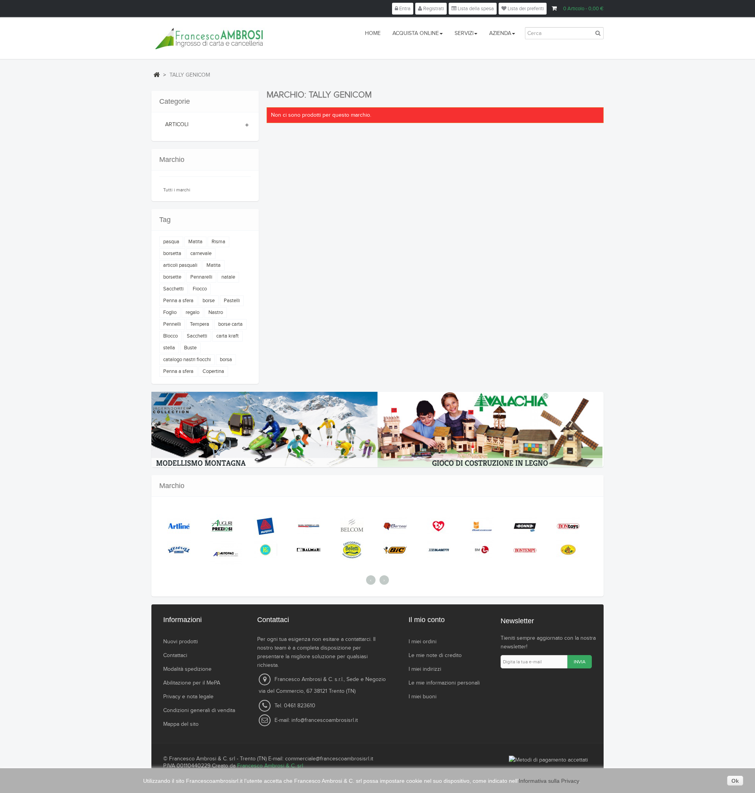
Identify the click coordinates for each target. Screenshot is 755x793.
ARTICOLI (176, 124)
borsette (172, 277)
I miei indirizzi (425, 669)
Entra (404, 9)
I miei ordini (422, 642)
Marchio (171, 159)
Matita (195, 242)
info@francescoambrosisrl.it (324, 720)
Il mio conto (427, 620)
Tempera (199, 324)
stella (169, 348)
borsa (226, 359)
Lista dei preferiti (525, 9)
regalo (192, 312)
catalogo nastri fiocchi (187, 359)
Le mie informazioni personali (444, 683)
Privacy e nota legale (188, 697)
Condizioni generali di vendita (199, 710)
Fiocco (200, 289)
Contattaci (175, 655)
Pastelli (232, 300)
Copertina (213, 371)
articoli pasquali (180, 265)
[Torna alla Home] (156, 75)
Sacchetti (173, 289)
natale (228, 277)
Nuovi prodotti (180, 642)
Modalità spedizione (187, 669)
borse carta (230, 324)
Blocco (170, 336)
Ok (735, 781)
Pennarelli (201, 277)
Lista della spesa (475, 9)
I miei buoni (422, 697)
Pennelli (172, 324)
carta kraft (227, 336)
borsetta (172, 253)
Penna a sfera (178, 300)
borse (209, 300)
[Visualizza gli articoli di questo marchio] (180, 526)
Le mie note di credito (435, 655)
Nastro (215, 312)
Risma (218, 242)
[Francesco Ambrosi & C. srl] (243, 38)
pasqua (171, 242)
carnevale (201, 253)
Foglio (170, 312)
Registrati (433, 9)
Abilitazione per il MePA (191, 683)
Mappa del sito (181, 724)
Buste (190, 348)
